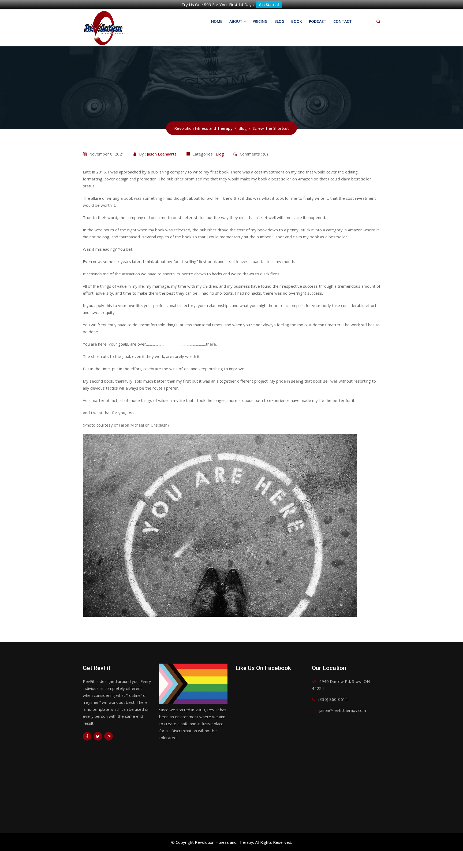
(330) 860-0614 (333, 699)
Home (216, 21)
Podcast (317, 21)
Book (296, 21)
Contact (342, 21)
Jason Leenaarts (162, 154)
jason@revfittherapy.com (342, 710)
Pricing (260, 21)
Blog (279, 21)
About (235, 21)
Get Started (269, 4)
